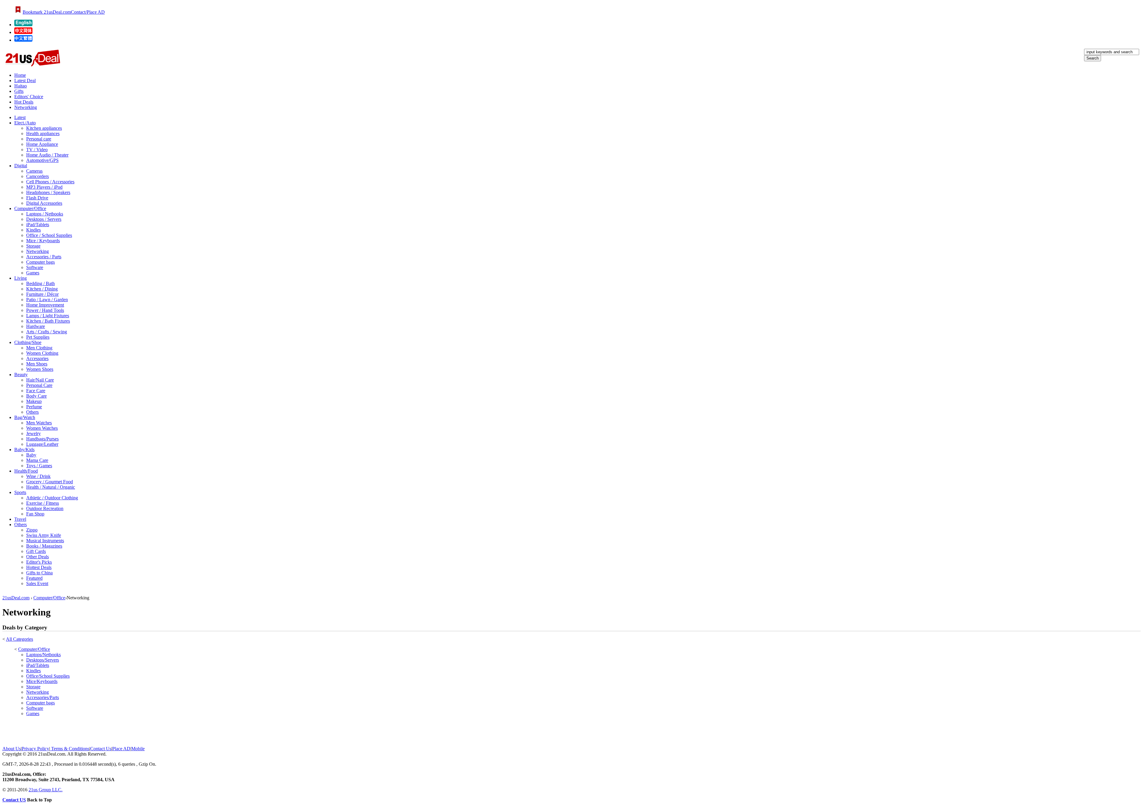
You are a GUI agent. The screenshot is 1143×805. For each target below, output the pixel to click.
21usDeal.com (15, 597)
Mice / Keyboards (43, 240)
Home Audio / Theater (47, 154)
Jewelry (33, 433)
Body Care (36, 395)
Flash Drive (37, 197)
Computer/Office (49, 597)
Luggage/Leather (42, 444)
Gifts (19, 91)
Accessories (37, 358)
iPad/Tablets (37, 224)
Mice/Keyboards (41, 681)
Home (20, 75)
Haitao (20, 85)
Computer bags (40, 262)
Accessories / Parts (43, 256)
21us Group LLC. (46, 789)
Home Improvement (45, 304)
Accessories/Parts (42, 697)
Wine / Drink (38, 476)
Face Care (35, 390)
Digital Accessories (44, 203)
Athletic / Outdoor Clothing (52, 497)
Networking (25, 107)
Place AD (121, 748)
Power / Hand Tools (45, 310)
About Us (11, 748)
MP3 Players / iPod (44, 187)
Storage (33, 245)
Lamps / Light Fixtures (47, 315)
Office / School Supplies (49, 235)
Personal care (38, 138)
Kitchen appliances (44, 128)
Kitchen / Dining (42, 288)
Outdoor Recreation (44, 508)
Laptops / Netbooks (44, 213)
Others (32, 412)
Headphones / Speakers (48, 192)
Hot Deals (23, 101)
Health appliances (43, 133)
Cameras (34, 170)
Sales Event (37, 583)
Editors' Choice (28, 96)
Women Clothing (42, 353)
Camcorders (37, 176)
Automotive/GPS (42, 160)
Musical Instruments (45, 540)
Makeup (34, 401)
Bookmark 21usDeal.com (47, 12)
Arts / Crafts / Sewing (46, 331)
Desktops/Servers (42, 659)
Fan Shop (35, 513)
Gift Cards (36, 551)
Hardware (35, 326)
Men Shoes (36, 363)
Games (32, 272)
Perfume (34, 406)
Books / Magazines (44, 545)
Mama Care (37, 460)
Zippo (32, 529)
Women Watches (42, 428)
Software (34, 267)
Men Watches (39, 422)
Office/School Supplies (48, 676)
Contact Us (100, 748)
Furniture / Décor (42, 294)
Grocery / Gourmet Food (49, 481)
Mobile (138, 748)
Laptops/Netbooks (43, 654)
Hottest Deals (38, 567)
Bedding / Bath (40, 283)
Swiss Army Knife (43, 535)
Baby (31, 454)
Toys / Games (39, 465)
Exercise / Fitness (42, 503)
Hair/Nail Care (40, 379)
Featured (34, 578)
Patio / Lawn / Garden (47, 299)
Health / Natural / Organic (50, 487)
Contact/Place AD (88, 12)
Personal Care (39, 385)
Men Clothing (39, 347)
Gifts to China (39, 572)
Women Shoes (39, 369)
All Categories (19, 639)
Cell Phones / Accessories (50, 181)
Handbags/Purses (42, 438)
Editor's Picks (39, 562)
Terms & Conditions (69, 748)
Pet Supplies (37, 337)
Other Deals (37, 556)
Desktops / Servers (43, 219)
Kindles (33, 229)
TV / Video (37, 149)
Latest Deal (25, 80)
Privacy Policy (35, 748)
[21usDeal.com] (23, 24)
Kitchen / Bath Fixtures (48, 320)
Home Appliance (42, 144)
